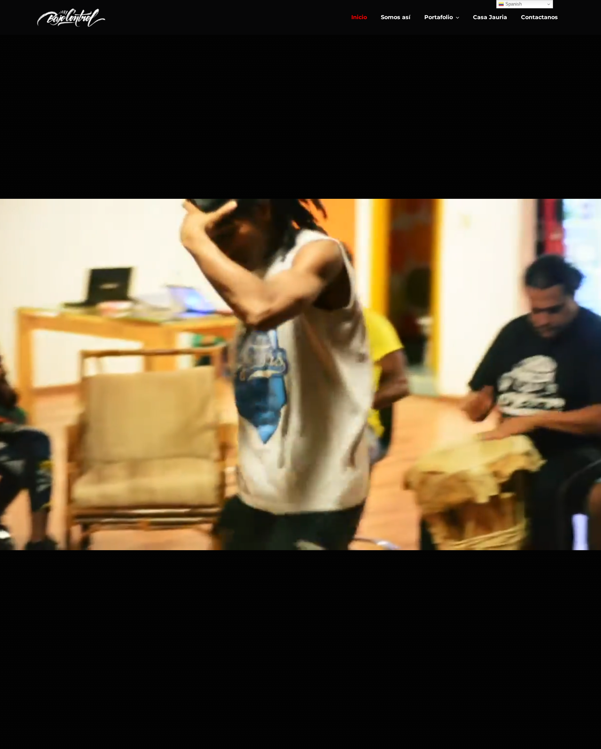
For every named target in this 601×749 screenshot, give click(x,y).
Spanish (513, 4)
